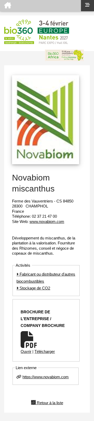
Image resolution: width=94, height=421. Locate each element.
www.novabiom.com (47, 221)
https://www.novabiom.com (45, 377)
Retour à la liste (49, 402)
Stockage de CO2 (34, 288)
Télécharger (44, 351)
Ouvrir (26, 351)
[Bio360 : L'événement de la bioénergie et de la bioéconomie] (40, 5)
